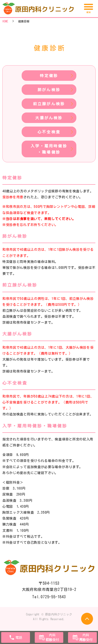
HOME (5, 21)
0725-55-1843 (53, 597)
